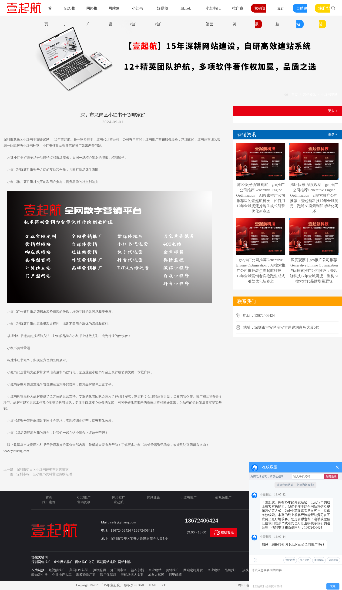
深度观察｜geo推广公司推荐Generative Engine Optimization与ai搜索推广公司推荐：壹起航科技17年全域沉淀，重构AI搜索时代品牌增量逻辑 (314, 270)
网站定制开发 (193, 570)
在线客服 (224, 532)
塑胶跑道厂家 (86, 575)
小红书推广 (188, 497)
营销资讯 (309, 94)
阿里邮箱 (175, 575)
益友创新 (137, 570)
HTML (152, 585)
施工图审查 (118, 570)
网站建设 (153, 497)
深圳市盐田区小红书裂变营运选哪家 (43, 469)
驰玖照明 (99, 570)
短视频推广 (223, 497)
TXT (162, 585)
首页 (294, 94)
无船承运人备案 (132, 575)
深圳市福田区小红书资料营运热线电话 (44, 474)
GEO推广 (84, 497)
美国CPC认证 (78, 570)
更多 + (332, 111)
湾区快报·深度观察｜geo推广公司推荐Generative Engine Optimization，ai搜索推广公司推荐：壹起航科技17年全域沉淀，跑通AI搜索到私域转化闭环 (314, 198)
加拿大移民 (156, 575)
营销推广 (172, 570)
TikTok (185, 8)
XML (141, 585)
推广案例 (48, 502)
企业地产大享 (62, 575)
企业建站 (154, 570)
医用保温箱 (108, 575)
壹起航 (119, 502)
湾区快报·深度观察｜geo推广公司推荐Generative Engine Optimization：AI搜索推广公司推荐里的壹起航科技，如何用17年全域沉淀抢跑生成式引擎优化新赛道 (260, 198)
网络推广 (118, 497)
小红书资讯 (329, 94)
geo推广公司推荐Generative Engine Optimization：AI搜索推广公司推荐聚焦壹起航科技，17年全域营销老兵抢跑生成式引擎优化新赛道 (260, 270)
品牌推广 (231, 570)
